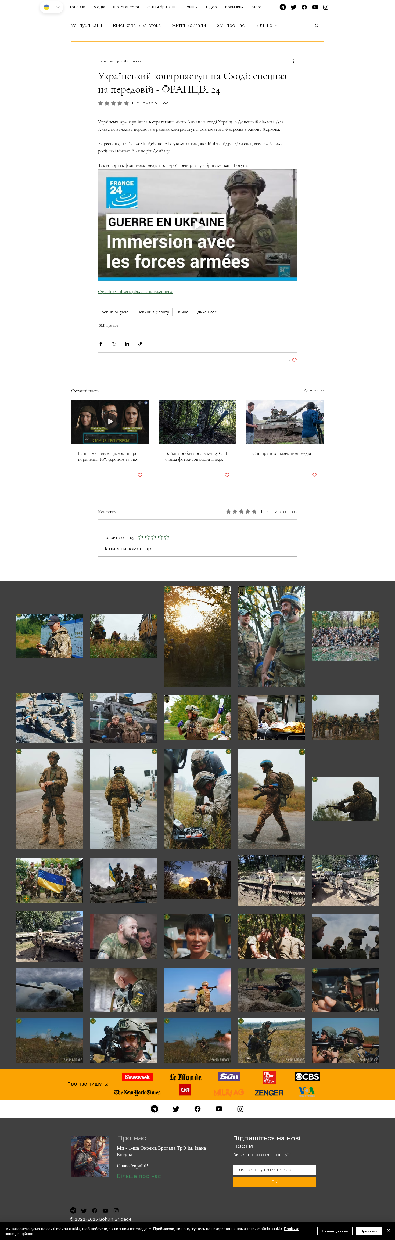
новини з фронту (153, 312)
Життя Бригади (189, 25)
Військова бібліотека (137, 25)
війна (183, 312)
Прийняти (369, 1231)
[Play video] (197, 225)
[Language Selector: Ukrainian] (51, 7)
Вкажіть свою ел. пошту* (261, 1155)
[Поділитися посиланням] (140, 343)
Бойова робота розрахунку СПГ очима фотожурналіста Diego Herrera (196, 456)
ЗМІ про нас (231, 25)
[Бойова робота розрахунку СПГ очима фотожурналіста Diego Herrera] (197, 422)
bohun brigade (115, 312)
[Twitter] (176, 1109)
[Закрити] (388, 1231)
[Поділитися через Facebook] (100, 343)
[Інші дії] (293, 61)
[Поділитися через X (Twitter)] (113, 343)
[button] (316, 25)
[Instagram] (240, 1109)
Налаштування (335, 1231)
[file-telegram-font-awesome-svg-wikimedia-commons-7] (282, 7)
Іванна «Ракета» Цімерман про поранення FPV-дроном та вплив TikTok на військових (110, 456)
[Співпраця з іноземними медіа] (285, 422)
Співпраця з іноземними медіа (281, 453)
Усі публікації (86, 25)
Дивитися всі (314, 390)
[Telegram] (154, 1109)
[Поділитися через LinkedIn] (127, 343)
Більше (264, 25)
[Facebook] (197, 1109)
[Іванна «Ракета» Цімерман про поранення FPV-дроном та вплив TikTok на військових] (110, 422)
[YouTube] (219, 1109)
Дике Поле (207, 312)
